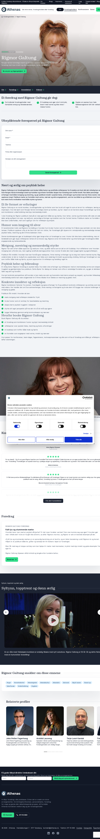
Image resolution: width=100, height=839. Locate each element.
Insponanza (58, 1)
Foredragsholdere (70, 9)
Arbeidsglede (32, 682)
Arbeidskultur (45, 682)
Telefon (8, 145)
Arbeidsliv (56, 682)
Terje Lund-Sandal (75, 738)
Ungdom (34, 686)
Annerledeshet (19, 682)
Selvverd (66, 682)
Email (7, 137)
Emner (92, 9)
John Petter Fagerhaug (17, 738)
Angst (9, 682)
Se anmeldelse (19, 51)
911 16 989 (22, 815)
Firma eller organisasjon (13, 152)
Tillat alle (79, 439)
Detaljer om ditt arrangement (15, 159)
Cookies (79, 828)
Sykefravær (11, 686)
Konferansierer (83, 9)
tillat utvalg (50, 439)
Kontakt (8, 815)
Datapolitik (88, 828)
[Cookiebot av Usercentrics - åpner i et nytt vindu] (83, 397)
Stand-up (87, 682)
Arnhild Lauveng (44, 738)
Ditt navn (9, 130)
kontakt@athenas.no (51, 828)
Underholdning (23, 686)
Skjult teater (76, 682)
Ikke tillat (21, 439)
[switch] (39, 426)
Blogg (51, 1)
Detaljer (86, 433)
